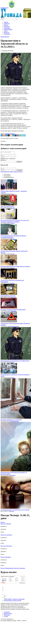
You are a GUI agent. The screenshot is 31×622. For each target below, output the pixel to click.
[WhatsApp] (20, 135)
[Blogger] (11, 135)
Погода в (6, 523)
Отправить (19, 170)
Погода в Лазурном (19, 568)
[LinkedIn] (13, 135)
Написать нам (8, 613)
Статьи (12, 194)
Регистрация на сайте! (7, 171)
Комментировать (10, 133)
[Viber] (18, 135)
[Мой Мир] (6, 135)
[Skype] (22, 135)
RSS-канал (7, 615)
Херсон (6, 22)
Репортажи (7, 34)
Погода (3, 522)
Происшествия (8, 29)
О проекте (7, 612)
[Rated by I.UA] (7, 597)
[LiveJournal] (16, 135)
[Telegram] (25, 135)
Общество (7, 23)
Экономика (7, 28)
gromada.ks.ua (4, 7)
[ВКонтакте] (2, 135)
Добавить (19, 161)
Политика (7, 26)
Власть (6, 25)
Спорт (6, 31)
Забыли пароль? (18, 171)
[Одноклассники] (4, 135)
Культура (6, 32)
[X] (9, 135)
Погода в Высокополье (7, 568)
